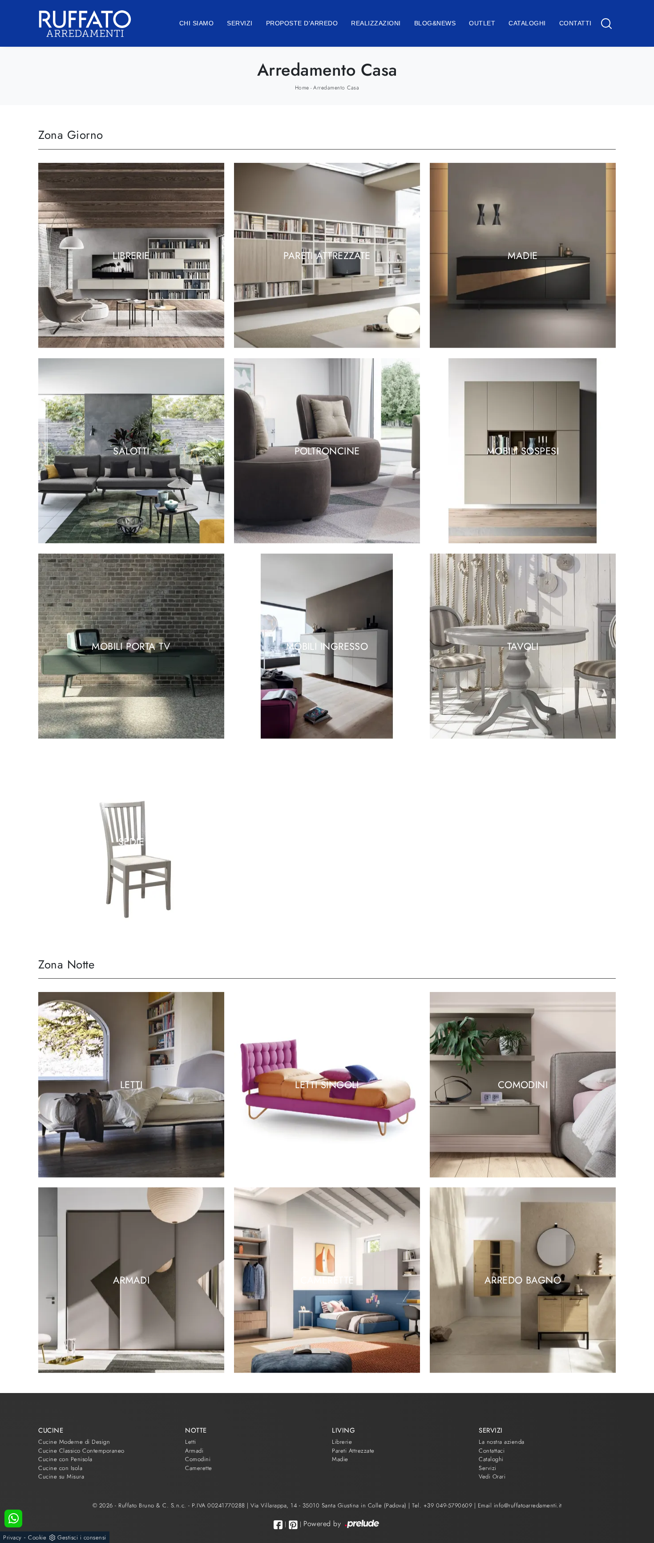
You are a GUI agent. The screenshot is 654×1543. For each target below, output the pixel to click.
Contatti (575, 23)
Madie (522, 255)
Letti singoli (327, 1084)
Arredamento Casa (336, 88)
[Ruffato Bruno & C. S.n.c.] (85, 23)
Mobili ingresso (327, 646)
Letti (131, 1084)
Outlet (482, 23)
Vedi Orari (492, 1476)
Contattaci (492, 1450)
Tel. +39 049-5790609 (443, 1505)
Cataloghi (527, 23)
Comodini (523, 1084)
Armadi (131, 1280)
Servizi (240, 23)
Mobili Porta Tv (131, 646)
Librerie (131, 255)
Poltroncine (327, 450)
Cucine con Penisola (65, 1459)
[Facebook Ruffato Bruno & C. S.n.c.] (278, 1524)
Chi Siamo (196, 23)
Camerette (327, 1280)
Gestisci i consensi (81, 1537)
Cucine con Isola (60, 1468)
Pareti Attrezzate (326, 255)
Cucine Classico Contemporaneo (81, 1450)
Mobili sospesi (523, 450)
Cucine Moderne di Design (74, 1442)
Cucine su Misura (61, 1476)
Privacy (12, 1537)
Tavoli (523, 646)
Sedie (131, 841)
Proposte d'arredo (302, 23)
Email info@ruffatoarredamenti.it (520, 1505)
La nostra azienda (502, 1442)
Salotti (131, 450)
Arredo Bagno (522, 1280)
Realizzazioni (376, 23)
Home (302, 88)
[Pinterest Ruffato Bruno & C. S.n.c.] (293, 1525)
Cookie (37, 1537)
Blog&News (435, 23)
